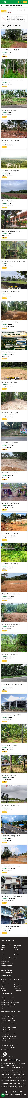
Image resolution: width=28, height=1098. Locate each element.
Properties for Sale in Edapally (8, 1004)
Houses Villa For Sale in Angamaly (9, 1029)
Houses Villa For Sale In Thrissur (8, 1020)
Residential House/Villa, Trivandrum (13, 896)
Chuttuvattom (15, 1065)
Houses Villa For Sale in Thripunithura (9, 1027)
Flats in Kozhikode (5, 969)
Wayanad (16, 953)
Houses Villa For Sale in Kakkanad (8, 1024)
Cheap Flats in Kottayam (6, 970)
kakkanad (16, 983)
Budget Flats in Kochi (5, 961)
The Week (20, 1067)
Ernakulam (3, 949)
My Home (14, 1072)
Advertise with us (22, 1072)
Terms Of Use (16, 1096)
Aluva (15, 981)
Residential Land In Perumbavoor (8, 1036)
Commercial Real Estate (6, 1049)
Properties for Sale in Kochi (7, 997)
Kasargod (16, 954)
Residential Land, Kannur (9, 201)
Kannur (2, 954)
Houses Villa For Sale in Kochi (7, 1016)
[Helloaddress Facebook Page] (1, 1060)
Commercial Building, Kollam (11, 836)
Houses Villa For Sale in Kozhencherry (9, 1042)
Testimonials (18, 1070)
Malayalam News (13, 1063)
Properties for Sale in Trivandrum (8, 999)
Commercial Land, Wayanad (11, 533)
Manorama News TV (5, 1065)
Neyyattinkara (4, 990)
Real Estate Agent (5, 1040)
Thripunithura (17, 988)
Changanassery (4, 983)
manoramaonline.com (16, 1092)
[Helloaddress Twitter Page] (4, 1060)
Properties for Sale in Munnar (7, 1008)
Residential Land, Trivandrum (11, 503)
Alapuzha (3, 945)
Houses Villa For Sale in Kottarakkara (9, 1038)
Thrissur (16, 949)
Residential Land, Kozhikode (10, 50)
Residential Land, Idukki (9, 352)
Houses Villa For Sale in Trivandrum (9, 1015)
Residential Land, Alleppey (10, 322)
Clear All (9, 12)
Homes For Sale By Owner (7, 1022)
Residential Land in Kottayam (7, 1018)
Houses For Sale (4, 1031)
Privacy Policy (9, 1096)
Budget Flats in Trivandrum (7, 963)
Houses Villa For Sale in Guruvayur (9, 1034)
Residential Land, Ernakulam (10, 291)
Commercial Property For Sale (8, 1047)
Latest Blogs (11, 1070)
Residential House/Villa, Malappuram (13, 261)
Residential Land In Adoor (7, 1045)
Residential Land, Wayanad (10, 171)
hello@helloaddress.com (15, 1087)
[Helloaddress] (5, 2)
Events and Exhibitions (6, 1072)
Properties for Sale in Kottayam (8, 1000)
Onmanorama (22, 1063)
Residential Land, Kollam (9, 110)
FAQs (20, 1096)
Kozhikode (3, 953)
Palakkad (3, 951)
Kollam (16, 944)
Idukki (15, 947)
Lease (21, 10)
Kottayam (3, 947)
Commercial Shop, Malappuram (12, 926)
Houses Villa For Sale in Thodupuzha (9, 1044)
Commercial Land (12, 10)
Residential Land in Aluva (6, 1025)
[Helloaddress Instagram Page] (6, 1060)
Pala (2, 986)
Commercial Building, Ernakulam (12, 231)
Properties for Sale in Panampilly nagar (10, 1002)
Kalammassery (17, 984)
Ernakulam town (18, 979)
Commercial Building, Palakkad (11, 715)
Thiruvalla (3, 988)
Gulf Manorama (4, 1067)
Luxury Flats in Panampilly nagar (8, 972)
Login (25, 2)
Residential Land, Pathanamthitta (12, 80)
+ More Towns (17, 990)
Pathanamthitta (18, 945)
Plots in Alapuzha (5, 967)
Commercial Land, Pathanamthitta (13, 684)
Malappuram (17, 951)
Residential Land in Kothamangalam (9, 1033)
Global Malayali (13, 1067)
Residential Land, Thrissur (10, 382)
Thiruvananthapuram (6, 944)
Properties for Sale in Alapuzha (8, 1006)
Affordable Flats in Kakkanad (7, 965)
